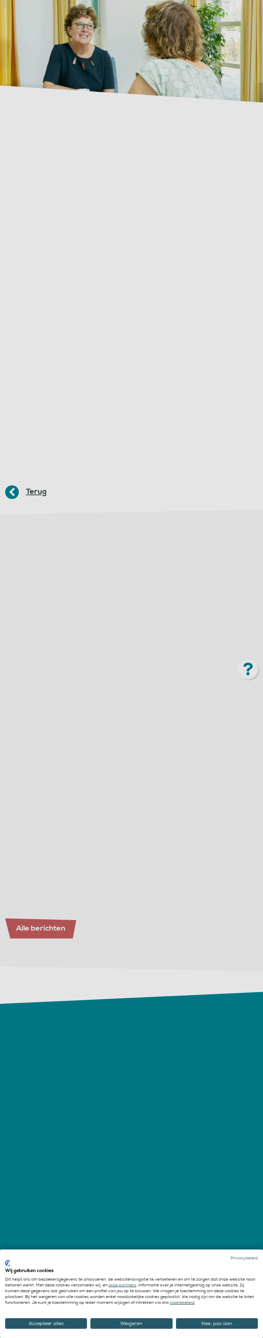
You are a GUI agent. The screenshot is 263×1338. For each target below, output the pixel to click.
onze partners (122, 1285)
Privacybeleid (244, 1258)
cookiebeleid (182, 1302)
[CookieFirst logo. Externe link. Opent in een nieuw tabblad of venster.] (7, 1263)
